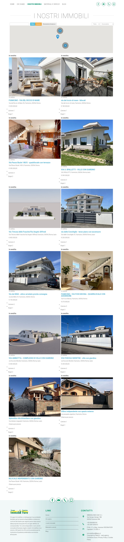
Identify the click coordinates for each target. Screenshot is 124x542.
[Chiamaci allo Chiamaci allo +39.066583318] (109, 4)
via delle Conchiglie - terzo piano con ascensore (81, 232)
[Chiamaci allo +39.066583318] (64, 500)
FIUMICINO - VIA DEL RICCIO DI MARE (24, 100)
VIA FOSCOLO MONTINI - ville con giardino (78, 358)
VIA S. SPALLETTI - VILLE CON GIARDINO (78, 169)
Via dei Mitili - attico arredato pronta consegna (28, 294)
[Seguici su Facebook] (98, 4)
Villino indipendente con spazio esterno (77, 411)
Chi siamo (49, 519)
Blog (47, 531)
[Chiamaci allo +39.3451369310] (71, 500)
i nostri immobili (50, 523)
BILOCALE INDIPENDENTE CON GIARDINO (26, 478)
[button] (57, 37)
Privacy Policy (102, 537)
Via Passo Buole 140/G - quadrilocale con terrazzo (29, 162)
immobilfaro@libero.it (94, 533)
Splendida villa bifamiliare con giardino (25, 418)
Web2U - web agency (102, 535)
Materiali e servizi (51, 527)
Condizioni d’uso (92, 537)
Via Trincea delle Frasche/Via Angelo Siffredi (27, 232)
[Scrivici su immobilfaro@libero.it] (103, 4)
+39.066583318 (92, 522)
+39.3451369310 (92, 524)
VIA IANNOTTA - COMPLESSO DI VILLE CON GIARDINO (31, 358)
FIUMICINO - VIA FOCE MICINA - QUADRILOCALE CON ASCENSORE (83, 295)
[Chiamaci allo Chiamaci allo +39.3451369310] (114, 4)
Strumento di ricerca (49, 24)
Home (47, 515)
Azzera (38, 24)
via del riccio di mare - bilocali (73, 100)
